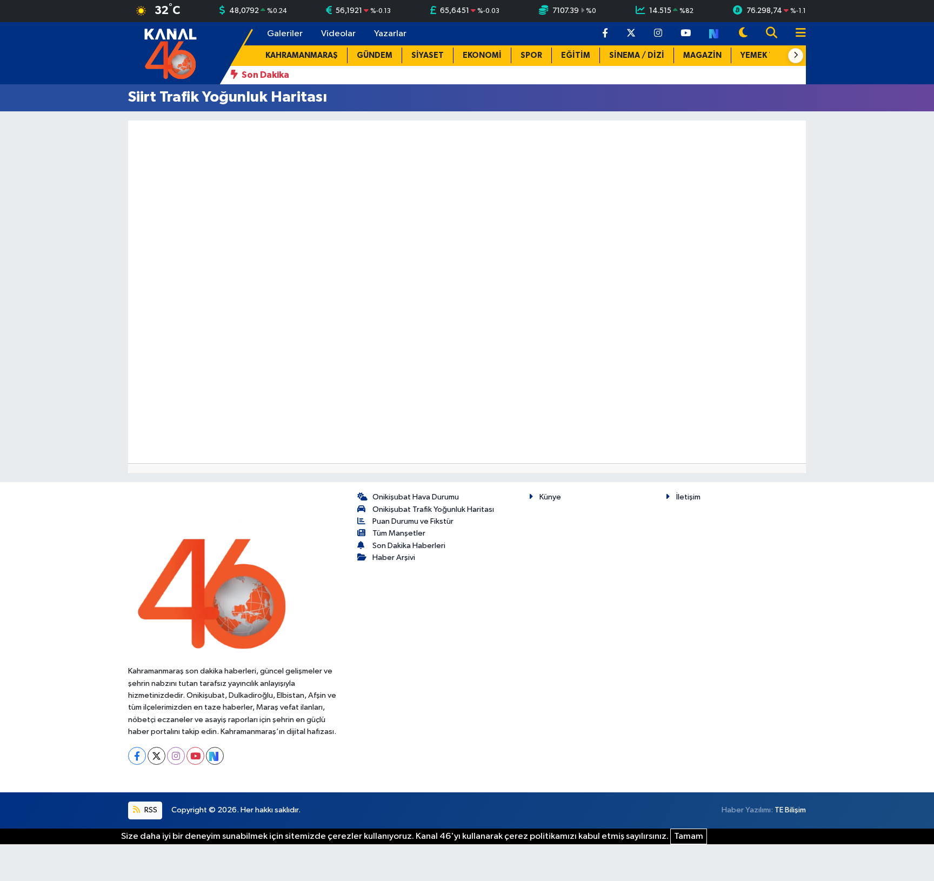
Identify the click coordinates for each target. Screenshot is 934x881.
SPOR (531, 55)
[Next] (215, 756)
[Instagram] (176, 756)
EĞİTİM (575, 55)
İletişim (688, 497)
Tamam (688, 836)
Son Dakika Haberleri (408, 546)
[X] (156, 756)
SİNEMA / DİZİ (636, 55)
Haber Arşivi (393, 557)
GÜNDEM (374, 55)
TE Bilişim (790, 810)
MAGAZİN (702, 55)
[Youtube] (195, 756)
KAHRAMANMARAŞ (301, 55)
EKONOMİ (482, 55)
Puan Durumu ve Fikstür (412, 521)
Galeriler (285, 33)
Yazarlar (390, 33)
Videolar (338, 33)
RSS (150, 810)
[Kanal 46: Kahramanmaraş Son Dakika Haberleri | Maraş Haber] (170, 52)
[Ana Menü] (796, 33)
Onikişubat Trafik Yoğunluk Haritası (433, 509)
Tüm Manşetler (398, 533)
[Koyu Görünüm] (743, 33)
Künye (550, 497)
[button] (795, 55)
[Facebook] (137, 756)
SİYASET (427, 55)
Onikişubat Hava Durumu (415, 497)
